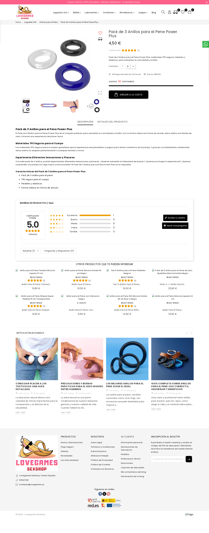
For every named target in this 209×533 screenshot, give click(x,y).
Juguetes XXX (61, 12)
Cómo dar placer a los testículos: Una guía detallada (31, 386)
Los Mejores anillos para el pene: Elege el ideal (125, 385)
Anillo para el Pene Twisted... (36, 284)
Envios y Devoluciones (72, 442)
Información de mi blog (132, 476)
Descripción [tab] (85, 121)
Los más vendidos (70, 460)
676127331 (24, 480)
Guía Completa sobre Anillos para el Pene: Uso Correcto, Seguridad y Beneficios (171, 386)
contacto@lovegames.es (31, 484)
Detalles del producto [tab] (112, 121)
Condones (109, 12)
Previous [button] (17, 106)
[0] (189, 12)
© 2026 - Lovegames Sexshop (30, 514)
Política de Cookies (100, 464)
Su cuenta (127, 436)
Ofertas (64, 451)
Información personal (131, 442)
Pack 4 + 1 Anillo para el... (173, 284)
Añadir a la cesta (130, 94)
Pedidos (125, 454)
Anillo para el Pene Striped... (36, 310)
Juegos (143, 12)
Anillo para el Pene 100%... (127, 310)
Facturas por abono (131, 458)
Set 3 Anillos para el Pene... (127, 284)
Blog (154, 12)
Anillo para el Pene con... (81, 310)
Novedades (67, 455)
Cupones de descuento (132, 467)
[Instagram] (108, 494)
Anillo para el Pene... (82, 284)
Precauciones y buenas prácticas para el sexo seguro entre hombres (82, 386)
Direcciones (127, 463)
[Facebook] (100, 494)
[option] (26, 106)
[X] (104, 494)
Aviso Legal (96, 442)
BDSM (77, 12)
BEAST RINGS (36, 277)
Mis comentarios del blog (133, 472)
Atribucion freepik (99, 455)
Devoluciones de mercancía (129, 448)
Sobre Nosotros (98, 451)
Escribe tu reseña (176, 217)
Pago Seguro (67, 447)
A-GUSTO (81, 303)
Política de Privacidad (102, 460)
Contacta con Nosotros (102, 469)
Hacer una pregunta (176, 225)
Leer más (20, 412)
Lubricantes (92, 12)
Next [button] (191, 333)
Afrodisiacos (127, 12)
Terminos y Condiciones (103, 447)
